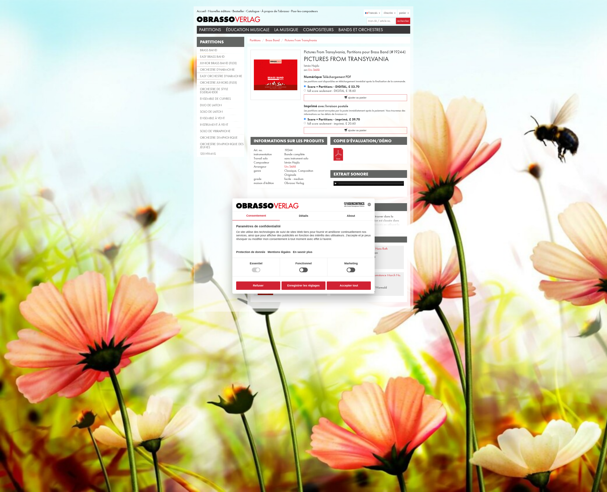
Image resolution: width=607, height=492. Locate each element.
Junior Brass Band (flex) (218, 63)
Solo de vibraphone (215, 131)
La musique (286, 29)
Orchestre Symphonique (219, 137)
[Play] (335, 183)
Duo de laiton (211, 105)
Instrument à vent (214, 124)
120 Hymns (208, 154)
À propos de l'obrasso (275, 11)
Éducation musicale (248, 29)
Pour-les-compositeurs (304, 11)
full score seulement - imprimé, (331, 123)
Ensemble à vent (212, 118)
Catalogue (252, 11)
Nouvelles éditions (219, 11)
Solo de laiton (211, 112)
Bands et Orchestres (360, 29)
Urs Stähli (314, 70)
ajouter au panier (356, 97)
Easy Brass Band (212, 56)
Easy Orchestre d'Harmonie (221, 76)
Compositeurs (318, 29)
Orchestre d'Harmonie (217, 69)
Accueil (201, 11)
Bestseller (238, 11)
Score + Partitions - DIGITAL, (333, 87)
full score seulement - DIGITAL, (331, 91)
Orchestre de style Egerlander (214, 90)
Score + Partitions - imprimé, (333, 119)
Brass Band (208, 50)
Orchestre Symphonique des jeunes (222, 145)
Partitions (210, 29)
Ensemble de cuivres (215, 99)
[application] (369, 183)
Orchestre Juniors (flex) (218, 82)
